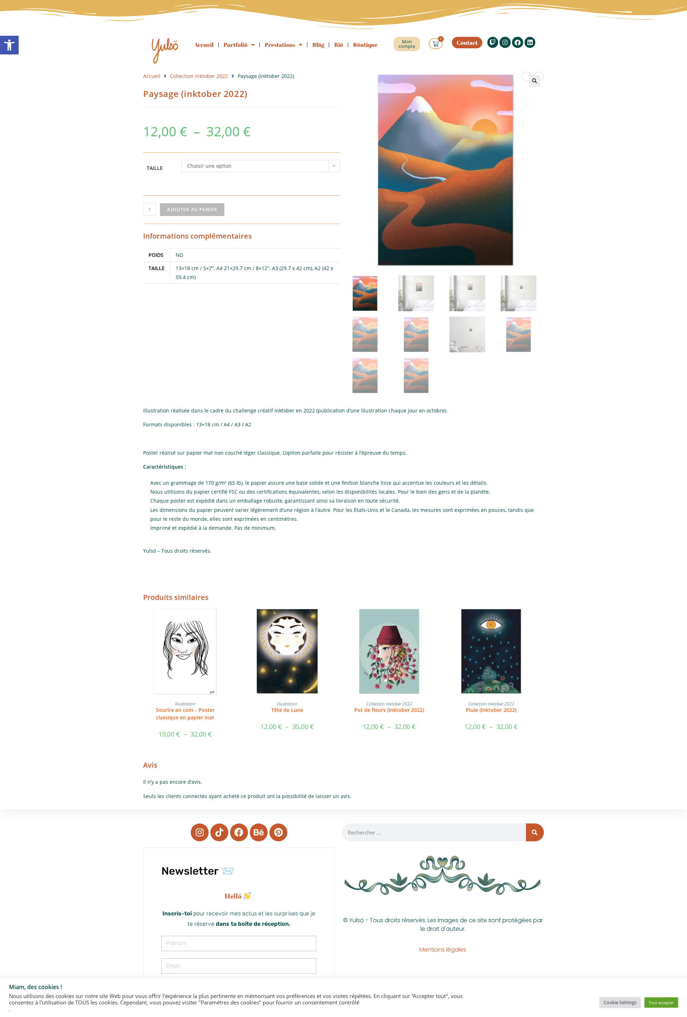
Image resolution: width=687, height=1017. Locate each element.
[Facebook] (517, 42)
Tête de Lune (287, 709)
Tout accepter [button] (661, 1002)
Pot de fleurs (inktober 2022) (389, 709)
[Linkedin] (530, 42)
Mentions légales (442, 949)
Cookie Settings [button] (620, 1002)
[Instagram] (505, 42)
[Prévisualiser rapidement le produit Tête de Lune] (327, 620)
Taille (155, 168)
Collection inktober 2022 (199, 76)
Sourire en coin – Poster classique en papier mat (185, 713)
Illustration (185, 704)
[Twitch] (492, 42)
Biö (338, 45)
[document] (238, 896)
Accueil (204, 45)
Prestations (280, 45)
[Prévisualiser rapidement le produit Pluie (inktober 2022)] (531, 620)
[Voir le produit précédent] (526, 77)
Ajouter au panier (192, 209)
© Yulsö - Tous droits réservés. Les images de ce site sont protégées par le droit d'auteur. (443, 924)
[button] (9, 45)
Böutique (365, 45)
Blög (318, 45)
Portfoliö (236, 45)
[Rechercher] (535, 832)
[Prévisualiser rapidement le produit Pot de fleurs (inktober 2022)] (429, 620)
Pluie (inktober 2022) (491, 709)
